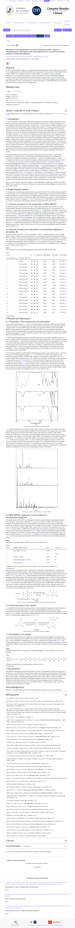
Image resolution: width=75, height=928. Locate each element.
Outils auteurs (57, 23)
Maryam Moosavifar (27, 56)
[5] (56, 141)
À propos (8, 23)
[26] (26, 214)
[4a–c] (22, 146)
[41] (65, 303)
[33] (65, 261)
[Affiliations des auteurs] (47, 56)
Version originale (11, 45)
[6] (24, 156)
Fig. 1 (32, 355)
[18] (29, 170)
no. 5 (34, 36)
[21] (23, 172)
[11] (57, 158)
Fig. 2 (7, 429)
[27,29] (23, 362)
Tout (56, 30)
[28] (23, 346)
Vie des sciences (61, 0)
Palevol (41, 0)
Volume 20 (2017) (26, 36)
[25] (54, 172)
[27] (17, 215)
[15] (27, 163)
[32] (30, 443)
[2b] (12, 348)
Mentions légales (59, 925)
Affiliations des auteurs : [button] (12, 104)
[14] (61, 161)
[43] (65, 309)
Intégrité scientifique (44, 23)
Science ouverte (32, 23)
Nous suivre (46, 925)
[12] (7, 161)
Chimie (47, 0)
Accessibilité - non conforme (34, 925)
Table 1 (26, 245)
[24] (43, 172)
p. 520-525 (40, 36)
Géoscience (34, 0)
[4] (65, 137)
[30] (23, 363)
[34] (65, 267)
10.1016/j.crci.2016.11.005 (16, 100)
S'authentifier (37, 867)
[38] (65, 288)
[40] (65, 294)
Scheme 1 (12, 575)
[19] (40, 170)
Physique (27, 0)
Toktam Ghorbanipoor (39, 56)
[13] (47, 161)
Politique (26, 846)
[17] (40, 165)
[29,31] (7, 440)
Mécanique (20, 0)
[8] (12, 158)
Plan (8, 41)
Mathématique (12, 0)
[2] (45, 127)
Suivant (47, 36)
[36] (65, 279)
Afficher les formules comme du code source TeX (56, 45)
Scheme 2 (36, 615)
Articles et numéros (19, 23)
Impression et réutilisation (67, 22)
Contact (52, 925)
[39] (65, 291)
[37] (65, 285)
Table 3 (59, 640)
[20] (49, 170)
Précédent (9, 36)
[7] (61, 156)
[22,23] (33, 172)
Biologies (53, 0)
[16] (21, 165)
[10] (37, 158)
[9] (20, 158)
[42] (65, 306)
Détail (8, 91)
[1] (49, 123)
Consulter (6, 30)
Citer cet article (18, 91)
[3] (54, 136)
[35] (65, 270)
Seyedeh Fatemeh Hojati (12, 56)
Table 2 (63, 527)
